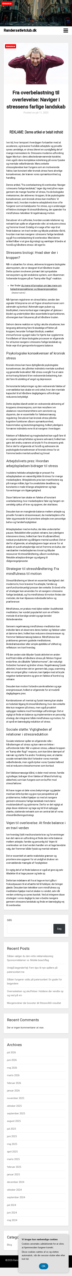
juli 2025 (11, 1128)
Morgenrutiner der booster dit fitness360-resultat (34, 1003)
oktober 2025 (14, 1105)
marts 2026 (13, 1075)
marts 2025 (13, 1159)
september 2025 (16, 1113)
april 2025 (12, 1151)
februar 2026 (14, 1083)
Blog (9, 1244)
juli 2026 (11, 1052)
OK (44, 1266)
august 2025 (14, 1121)
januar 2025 (13, 1174)
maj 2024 (12, 1220)
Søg (9, 920)
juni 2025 (12, 1136)
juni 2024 (12, 1212)
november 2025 (15, 1098)
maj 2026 (12, 1067)
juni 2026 (12, 1060)
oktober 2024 (14, 1189)
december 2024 (15, 1182)
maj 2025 (12, 1144)
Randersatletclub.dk (20, 30)
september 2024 (16, 1197)
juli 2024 (11, 1205)
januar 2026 (13, 1090)
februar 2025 (14, 1166)
